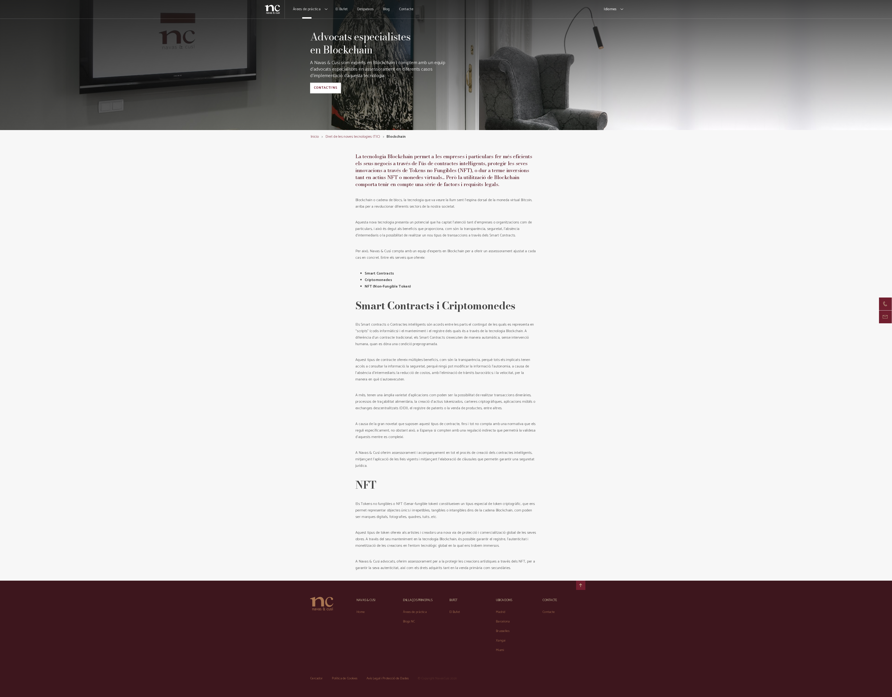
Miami (500, 650)
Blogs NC (409, 621)
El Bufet (341, 9)
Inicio (315, 137)
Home (361, 612)
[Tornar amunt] (580, 585)
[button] (326, 9)
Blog (386, 9)
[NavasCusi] (272, 9)
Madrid (500, 612)
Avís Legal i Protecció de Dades (388, 678)
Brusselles (502, 631)
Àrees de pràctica (307, 9)
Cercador (316, 678)
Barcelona (503, 621)
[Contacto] (885, 304)
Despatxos (365, 9)
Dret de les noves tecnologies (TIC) (352, 137)
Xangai (501, 640)
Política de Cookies (344, 678)
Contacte (406, 9)
